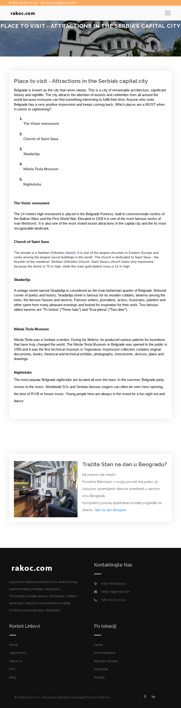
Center (98, 645)
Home (13, 645)
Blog (12, 677)
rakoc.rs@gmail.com (60, 3)
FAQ (12, 669)
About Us (15, 661)
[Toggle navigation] (168, 13)
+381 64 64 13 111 (24, 3)
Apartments (17, 653)
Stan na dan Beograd (110, 510)
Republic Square (106, 661)
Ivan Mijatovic (100, 697)
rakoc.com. (33, 697)
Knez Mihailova (104, 653)
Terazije (99, 677)
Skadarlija (101, 669)
